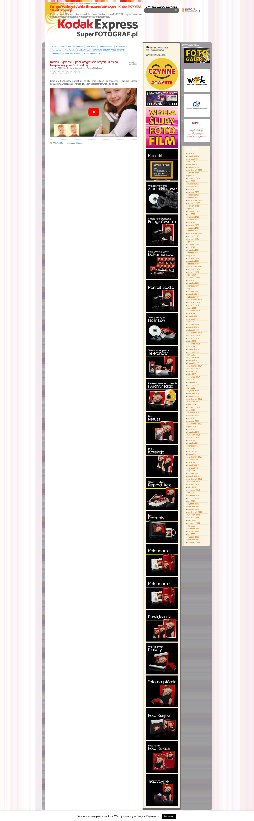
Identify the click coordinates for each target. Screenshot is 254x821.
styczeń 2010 (193, 504)
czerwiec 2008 (193, 542)
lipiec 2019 (191, 308)
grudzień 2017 (193, 360)
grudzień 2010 (193, 476)
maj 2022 (191, 214)
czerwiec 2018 (193, 344)
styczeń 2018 (193, 358)
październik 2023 (194, 170)
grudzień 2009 (193, 506)
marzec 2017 (193, 385)
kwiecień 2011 (193, 465)
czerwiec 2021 (193, 244)
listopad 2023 (193, 167)
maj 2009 (191, 526)
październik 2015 (194, 424)
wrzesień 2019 (193, 302)
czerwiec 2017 (193, 377)
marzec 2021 (193, 253)
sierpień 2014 (193, 438)
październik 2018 (194, 333)
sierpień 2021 (193, 239)
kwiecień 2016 (193, 413)
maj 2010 (191, 493)
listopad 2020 (193, 264)
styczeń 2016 (193, 421)
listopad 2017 (193, 363)
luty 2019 (191, 322)
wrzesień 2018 (193, 335)
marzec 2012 (193, 451)
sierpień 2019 (193, 305)
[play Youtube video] (93, 112)
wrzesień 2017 (193, 369)
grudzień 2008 (193, 540)
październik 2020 (194, 267)
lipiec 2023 (191, 175)
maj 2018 (191, 347)
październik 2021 (194, 233)
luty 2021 (191, 255)
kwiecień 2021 (193, 250)
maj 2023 (191, 181)
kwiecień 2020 (193, 283)
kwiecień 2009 (193, 529)
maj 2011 (191, 462)
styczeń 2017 (193, 391)
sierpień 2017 (193, 371)
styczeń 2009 (193, 537)
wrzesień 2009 (193, 515)
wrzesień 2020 (193, 269)
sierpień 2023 (193, 173)
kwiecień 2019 (193, 316)
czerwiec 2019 (193, 311)
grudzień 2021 (193, 228)
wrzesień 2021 (193, 236)
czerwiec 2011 (193, 460)
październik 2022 (194, 200)
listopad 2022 (193, 198)
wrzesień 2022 (193, 203)
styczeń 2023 (193, 192)
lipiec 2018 (191, 341)
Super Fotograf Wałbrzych (92, 68)
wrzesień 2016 (193, 402)
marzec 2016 (193, 415)
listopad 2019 (193, 297)
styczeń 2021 (193, 258)
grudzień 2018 (193, 327)
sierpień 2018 (193, 338)
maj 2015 (191, 429)
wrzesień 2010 (193, 482)
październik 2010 (194, 479)
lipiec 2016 (191, 404)
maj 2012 (191, 449)
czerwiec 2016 (193, 407)
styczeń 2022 (193, 225)
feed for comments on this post (68, 143)
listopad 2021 (193, 231)
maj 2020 (191, 280)
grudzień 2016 (193, 393)
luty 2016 (191, 418)
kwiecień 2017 (193, 382)
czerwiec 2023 (193, 178)
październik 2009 (194, 512)
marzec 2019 (193, 319)
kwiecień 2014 (193, 443)
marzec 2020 (193, 286)
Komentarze (190, 11)
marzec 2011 (192, 468)
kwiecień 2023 (193, 184)
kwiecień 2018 (193, 349)
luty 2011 (191, 471)
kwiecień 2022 (193, 217)
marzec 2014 (193, 446)
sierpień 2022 (193, 206)
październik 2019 (194, 300)
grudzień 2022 (193, 195)
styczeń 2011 (193, 473)
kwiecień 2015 (193, 432)
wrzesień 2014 (193, 435)
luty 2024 (191, 162)
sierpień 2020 (193, 272)
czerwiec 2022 (193, 211)
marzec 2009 (193, 531)
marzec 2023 (193, 187)
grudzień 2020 (193, 261)
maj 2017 (191, 380)
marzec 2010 (193, 498)
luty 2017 (191, 388)
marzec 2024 (193, 159)
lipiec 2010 (191, 487)
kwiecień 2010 (193, 495)
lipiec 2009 (191, 520)
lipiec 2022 (191, 209)
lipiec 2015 (191, 426)
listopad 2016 (193, 396)
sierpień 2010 (193, 484)
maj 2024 (191, 153)
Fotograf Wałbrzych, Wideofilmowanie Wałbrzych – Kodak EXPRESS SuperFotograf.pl (95, 8)
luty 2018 (191, 355)
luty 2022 (191, 222)
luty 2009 (191, 534)
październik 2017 (194, 366)
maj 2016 (191, 410)
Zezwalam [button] (169, 816)
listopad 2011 (192, 454)
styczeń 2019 (193, 324)
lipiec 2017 (191, 374)
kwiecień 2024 (193, 156)
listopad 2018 (193, 330)
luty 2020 (191, 289)
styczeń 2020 (193, 291)
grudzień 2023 (193, 164)
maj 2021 (191, 247)
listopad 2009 (193, 509)
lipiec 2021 (191, 242)
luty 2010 (191, 501)
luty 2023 (191, 189)
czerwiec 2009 (193, 523)
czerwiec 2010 (193, 490)
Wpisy (187, 9)
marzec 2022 (193, 220)
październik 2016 (194, 399)
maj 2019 (191, 313)
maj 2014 (191, 440)
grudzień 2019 (193, 294)
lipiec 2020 (191, 275)
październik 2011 (194, 457)
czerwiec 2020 (193, 278)
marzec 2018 (193, 352)
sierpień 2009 (193, 518)
